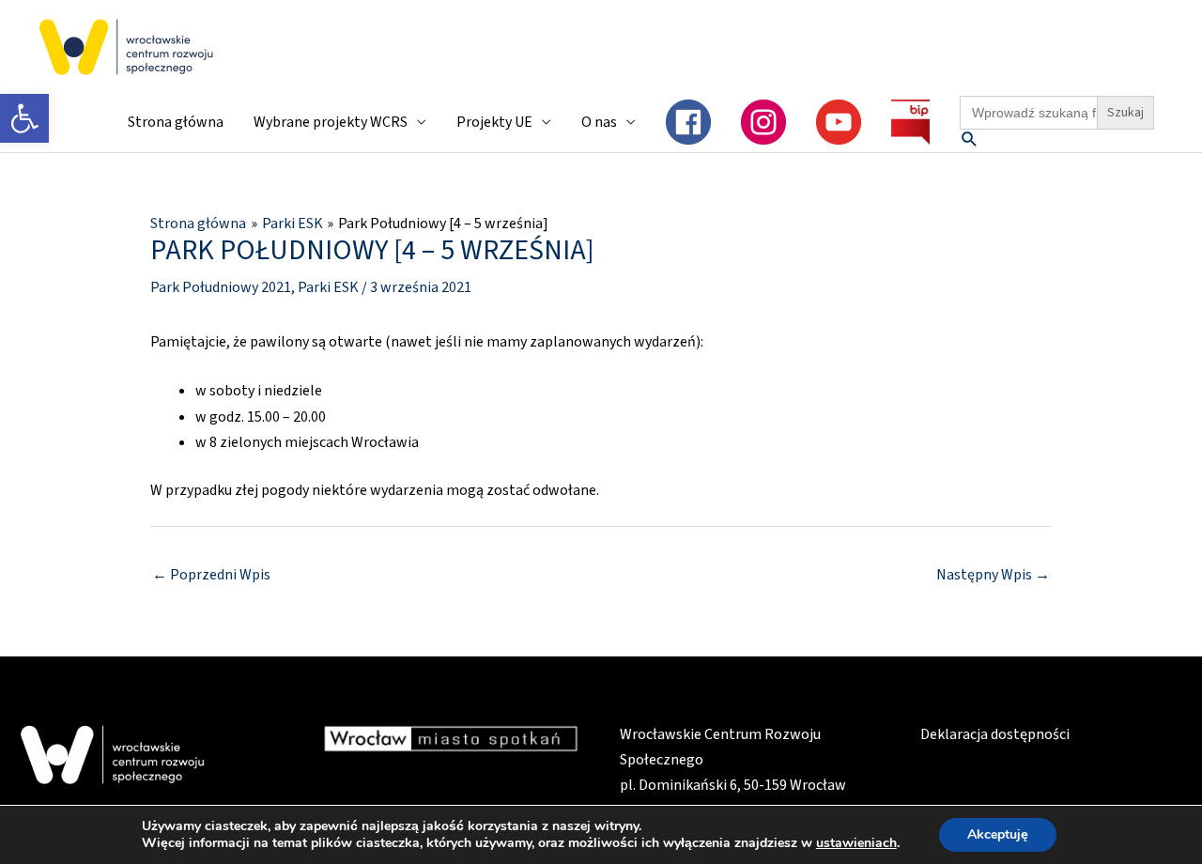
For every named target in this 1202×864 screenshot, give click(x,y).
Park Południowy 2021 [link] (220, 287)
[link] (24, 118)
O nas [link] (599, 122)
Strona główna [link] (175, 122)
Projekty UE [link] (494, 122)
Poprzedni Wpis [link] (211, 574)
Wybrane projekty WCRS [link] (331, 122)
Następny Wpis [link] (993, 574)
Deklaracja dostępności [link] (995, 734)
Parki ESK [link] (328, 287)
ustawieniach (856, 843)
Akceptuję (997, 834)
